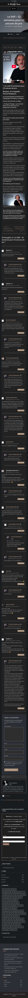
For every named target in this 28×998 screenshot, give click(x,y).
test (11, 924)
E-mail (6, 749)
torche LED (17, 924)
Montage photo (6, 911)
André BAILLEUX (11, 507)
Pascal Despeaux (18, 26)
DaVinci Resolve (17, 897)
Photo (4, 879)
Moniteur (14, 908)
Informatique (6, 877)
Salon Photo (16, 921)
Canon (15, 894)
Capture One (22, 894)
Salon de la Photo (19, 919)
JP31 (7, 571)
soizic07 (8, 442)
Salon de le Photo (7, 921)
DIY (4, 900)
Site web (6, 755)
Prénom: (5, 835)
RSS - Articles (7, 795)
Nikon (4, 913)
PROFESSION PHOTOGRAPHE (9, 937)
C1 (23, 892)
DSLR (8, 900)
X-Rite (15, 927)
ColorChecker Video (7, 897)
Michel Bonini (10, 397)
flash (17, 902)
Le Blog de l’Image (15, 994)
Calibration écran (7, 894)
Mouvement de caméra (18, 911)
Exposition (15, 900)
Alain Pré (9, 604)
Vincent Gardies (11, 358)
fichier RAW (5, 902)
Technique (5, 924)
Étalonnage (5, 929)
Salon (11, 919)
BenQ (14, 889)
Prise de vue (15, 916)
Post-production (6, 916)
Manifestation (6, 908)
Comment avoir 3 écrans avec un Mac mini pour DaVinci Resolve (13, 963)
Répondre (21, 258)
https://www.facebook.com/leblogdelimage (13, 800)
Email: (4, 839)
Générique (5, 905)
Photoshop (22, 913)
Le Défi (20, 905)
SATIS (23, 921)
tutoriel (4, 927)
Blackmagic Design (7, 892)
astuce (8, 889)
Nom (5, 743)
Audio (17, 34)
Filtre (12, 902)
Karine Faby (10, 320)
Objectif (10, 913)
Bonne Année (17, 892)
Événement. (13, 929)
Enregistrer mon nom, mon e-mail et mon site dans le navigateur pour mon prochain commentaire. (13, 763)
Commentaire (7, 726)
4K (3, 889)
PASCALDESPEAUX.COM (8, 867)
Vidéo (4, 882)
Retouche (5, 919)
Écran (21, 927)
